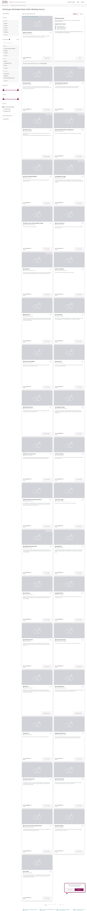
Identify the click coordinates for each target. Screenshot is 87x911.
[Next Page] (63, 905)
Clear (18, 39)
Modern (6, 50)
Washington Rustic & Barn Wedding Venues (18, 5)
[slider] (3, 90)
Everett (5, 25)
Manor (5, 65)
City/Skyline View (7, 63)
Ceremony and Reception (9, 106)
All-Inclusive (6, 73)
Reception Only (7, 111)
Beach (5, 61)
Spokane (6, 32)
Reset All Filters (6, 13)
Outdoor (6, 52)
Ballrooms (6, 75)
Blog (78, 2)
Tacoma (6, 27)
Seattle (5, 23)
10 (60, 904)
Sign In (82, 2)
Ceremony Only (7, 109)
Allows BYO (6, 119)
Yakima (5, 29)
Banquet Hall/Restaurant (9, 77)
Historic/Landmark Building (9, 48)
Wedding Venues (5, 5)
